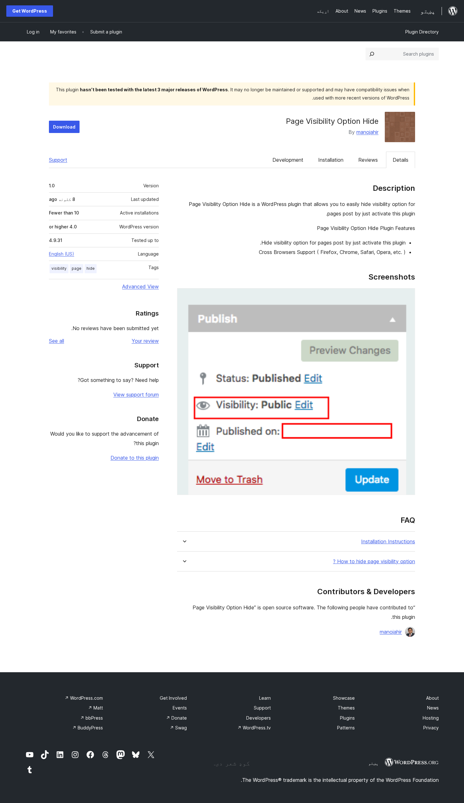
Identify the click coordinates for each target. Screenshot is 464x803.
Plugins (347, 718)
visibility (59, 268)
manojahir (367, 132)
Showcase (344, 698)
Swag (178, 727)
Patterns (346, 727)
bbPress (91, 718)
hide (90, 268)
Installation (330, 160)
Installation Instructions (388, 542)
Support (58, 160)
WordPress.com (84, 698)
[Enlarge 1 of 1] (406, 296)
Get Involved (173, 698)
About (432, 698)
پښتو (373, 763)
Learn (265, 698)
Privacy (431, 727)
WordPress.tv (254, 727)
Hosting (431, 718)
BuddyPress (87, 727)
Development (287, 160)
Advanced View (140, 286)
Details (400, 160)
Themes (346, 707)
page (76, 268)
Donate (176, 718)
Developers (258, 718)
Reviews (368, 160)
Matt (95, 707)
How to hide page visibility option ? (374, 561)
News (433, 707)
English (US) (61, 254)
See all (56, 341)
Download (64, 127)
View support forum (136, 394)
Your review (145, 341)
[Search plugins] (372, 54)
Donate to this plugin (134, 458)
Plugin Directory (422, 31)
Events (180, 707)
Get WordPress (29, 11)
